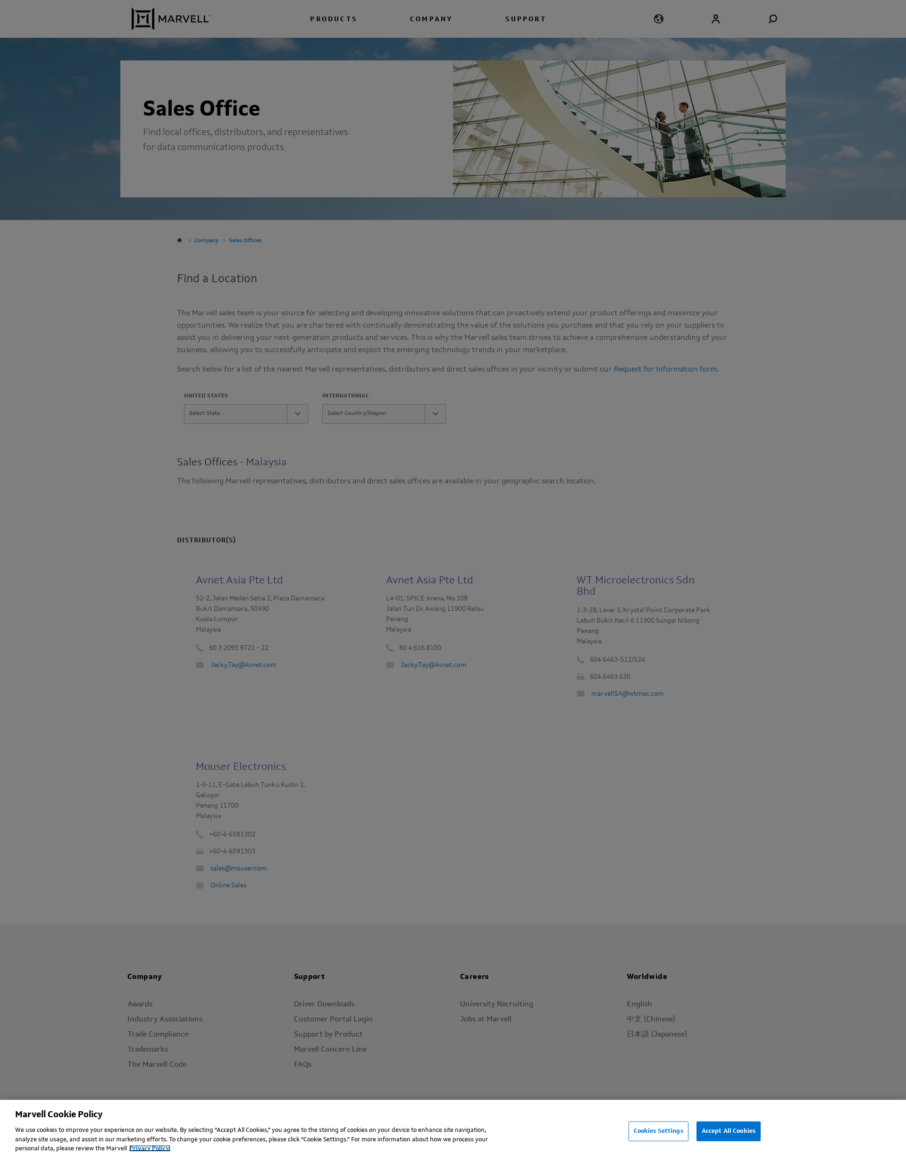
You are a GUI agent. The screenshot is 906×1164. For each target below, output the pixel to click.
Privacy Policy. (149, 1148)
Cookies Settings (658, 1131)
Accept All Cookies (728, 1131)
